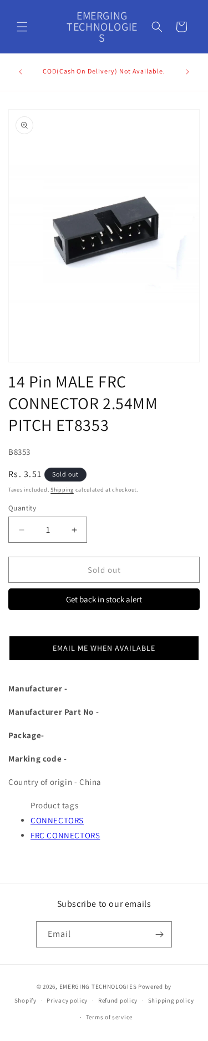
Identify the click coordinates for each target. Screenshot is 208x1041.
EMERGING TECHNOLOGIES (98, 986)
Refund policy (118, 1000)
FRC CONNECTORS (65, 835)
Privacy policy (67, 1000)
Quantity (22, 508)
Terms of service (109, 1017)
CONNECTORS (57, 820)
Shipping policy (171, 1000)
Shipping (62, 489)
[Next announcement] (187, 72)
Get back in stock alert (104, 599)
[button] (22, 26)
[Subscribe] (159, 934)
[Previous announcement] (20, 72)
